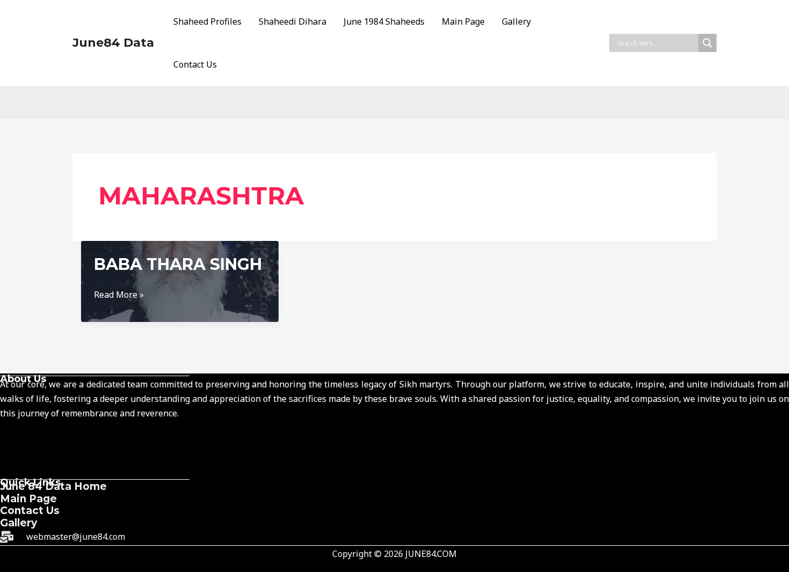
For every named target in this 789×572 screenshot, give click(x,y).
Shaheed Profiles (207, 21)
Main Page (463, 21)
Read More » (119, 295)
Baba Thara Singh (178, 264)
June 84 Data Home (53, 486)
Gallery (516, 21)
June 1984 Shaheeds (384, 21)
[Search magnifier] (707, 43)
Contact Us (195, 64)
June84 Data (113, 42)
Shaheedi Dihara (292, 21)
